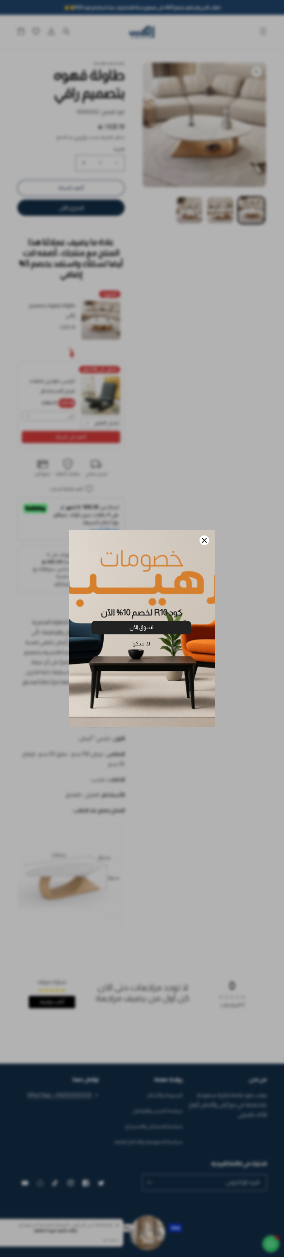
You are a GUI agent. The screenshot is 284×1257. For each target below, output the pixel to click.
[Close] (204, 540)
